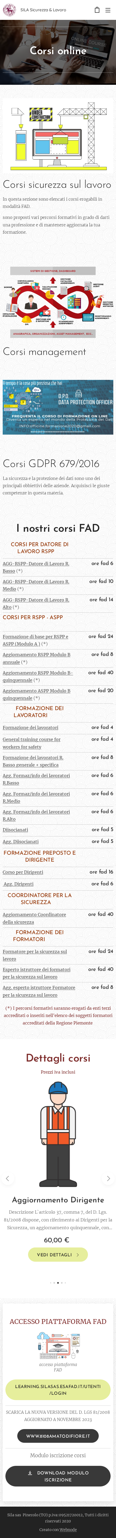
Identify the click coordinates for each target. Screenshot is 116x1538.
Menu (108, 10)
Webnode (68, 1529)
